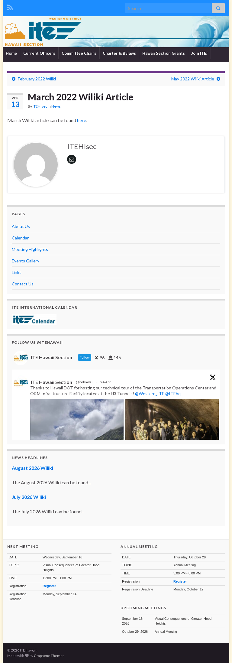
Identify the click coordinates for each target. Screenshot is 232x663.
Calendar (20, 237)
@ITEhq (173, 393)
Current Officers (39, 53)
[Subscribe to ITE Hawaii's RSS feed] (10, 6)
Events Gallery (25, 260)
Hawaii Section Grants (163, 53)
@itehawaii (84, 382)
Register (49, 586)
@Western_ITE (149, 393)
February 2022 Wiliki (37, 78)
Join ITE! (199, 53)
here (81, 120)
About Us (21, 226)
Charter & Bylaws (119, 53)
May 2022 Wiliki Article (192, 78)
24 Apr (105, 382)
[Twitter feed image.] (172, 434)
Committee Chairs (79, 53)
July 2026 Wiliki (29, 497)
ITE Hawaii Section (51, 382)
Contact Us (23, 283)
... (89, 482)
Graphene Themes (49, 655)
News (56, 106)
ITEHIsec (40, 106)
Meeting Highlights (30, 249)
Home (11, 53)
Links (16, 272)
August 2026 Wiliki (32, 468)
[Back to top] (218, 649)
